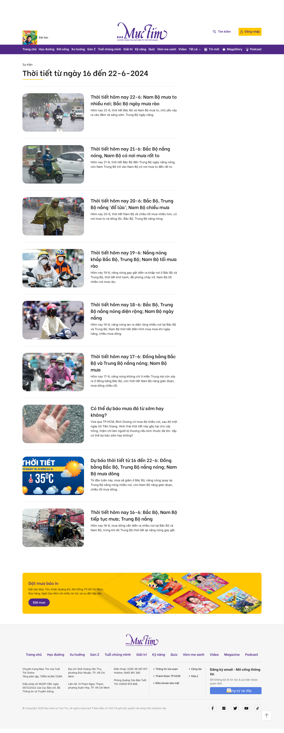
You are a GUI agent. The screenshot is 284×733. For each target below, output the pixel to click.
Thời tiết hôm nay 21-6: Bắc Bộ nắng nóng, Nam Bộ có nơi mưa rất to (130, 151)
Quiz (151, 49)
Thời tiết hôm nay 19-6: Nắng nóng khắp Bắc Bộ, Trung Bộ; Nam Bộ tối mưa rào (134, 259)
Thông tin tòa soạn (167, 668)
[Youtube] (246, 708)
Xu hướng (78, 49)
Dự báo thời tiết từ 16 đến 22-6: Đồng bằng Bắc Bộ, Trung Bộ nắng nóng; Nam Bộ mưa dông (134, 467)
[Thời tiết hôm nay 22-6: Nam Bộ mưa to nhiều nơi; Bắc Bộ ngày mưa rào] (53, 112)
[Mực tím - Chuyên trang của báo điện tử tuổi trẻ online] (142, 32)
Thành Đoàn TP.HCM (168, 676)
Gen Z (91, 49)
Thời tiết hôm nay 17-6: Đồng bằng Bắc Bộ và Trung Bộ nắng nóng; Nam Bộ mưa (133, 363)
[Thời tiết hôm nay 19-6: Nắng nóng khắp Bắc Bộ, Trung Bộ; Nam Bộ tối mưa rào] (53, 268)
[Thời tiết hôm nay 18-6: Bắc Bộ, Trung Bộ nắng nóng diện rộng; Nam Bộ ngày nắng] (53, 320)
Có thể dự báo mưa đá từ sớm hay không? (127, 411)
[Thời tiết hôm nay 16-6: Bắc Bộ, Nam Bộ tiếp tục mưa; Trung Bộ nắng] (53, 528)
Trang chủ (29, 49)
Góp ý (194, 676)
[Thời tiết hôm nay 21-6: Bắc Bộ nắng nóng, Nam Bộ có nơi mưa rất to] (53, 164)
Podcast (256, 49)
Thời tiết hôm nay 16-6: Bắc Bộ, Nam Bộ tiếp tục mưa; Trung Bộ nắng (134, 515)
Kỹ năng (140, 49)
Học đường (46, 49)
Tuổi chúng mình (109, 49)
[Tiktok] (258, 708)
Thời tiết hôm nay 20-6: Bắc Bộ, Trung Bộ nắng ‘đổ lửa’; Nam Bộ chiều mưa (132, 203)
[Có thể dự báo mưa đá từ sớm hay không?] (53, 424)
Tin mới (214, 49)
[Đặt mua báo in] (142, 593)
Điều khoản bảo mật (167, 683)
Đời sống (63, 49)
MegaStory (234, 49)
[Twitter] (235, 708)
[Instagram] (224, 708)
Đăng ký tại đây (239, 691)
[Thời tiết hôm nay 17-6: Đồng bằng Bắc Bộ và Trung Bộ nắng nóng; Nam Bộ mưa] (53, 372)
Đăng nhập (252, 31)
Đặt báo (43, 37)
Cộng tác (196, 668)
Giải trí (128, 49)
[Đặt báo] (29, 38)
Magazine (232, 654)
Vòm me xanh (166, 49)
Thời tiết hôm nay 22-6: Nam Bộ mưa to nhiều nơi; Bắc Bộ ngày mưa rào (134, 100)
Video (182, 49)
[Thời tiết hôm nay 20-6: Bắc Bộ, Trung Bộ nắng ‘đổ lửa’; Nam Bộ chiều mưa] (53, 216)
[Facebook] (213, 708)
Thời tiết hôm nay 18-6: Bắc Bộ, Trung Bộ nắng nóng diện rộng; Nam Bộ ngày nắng (132, 311)
